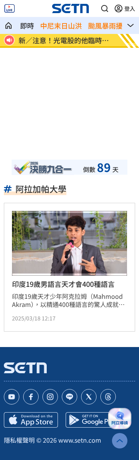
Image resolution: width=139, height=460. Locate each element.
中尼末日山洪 (61, 25)
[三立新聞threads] (108, 396)
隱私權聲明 (19, 440)
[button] (105, 8)
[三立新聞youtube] (11, 396)
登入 (129, 8)
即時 (27, 25)
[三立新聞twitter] (88, 396)
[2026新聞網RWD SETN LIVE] (9, 8)
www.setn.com (79, 440)
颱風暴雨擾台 (109, 25)
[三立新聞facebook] (31, 396)
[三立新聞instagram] (50, 396)
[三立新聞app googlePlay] (93, 420)
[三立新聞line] (69, 396)
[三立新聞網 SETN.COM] (8, 25)
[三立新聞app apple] (31, 420)
